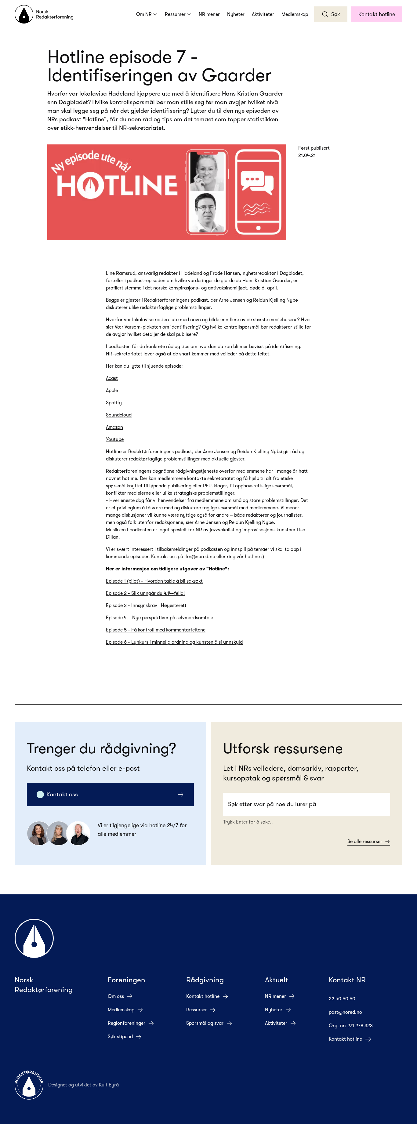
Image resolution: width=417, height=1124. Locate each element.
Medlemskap (294, 14)
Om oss (116, 996)
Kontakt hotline (376, 14)
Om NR (144, 14)
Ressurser (175, 14)
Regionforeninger (126, 1023)
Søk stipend (120, 1036)
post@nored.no (345, 1012)
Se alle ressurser (364, 841)
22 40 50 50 (342, 999)
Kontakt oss (62, 794)
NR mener (209, 14)
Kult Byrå (109, 1085)
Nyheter (236, 14)
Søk (335, 14)
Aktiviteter (263, 14)
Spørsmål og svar (204, 1023)
